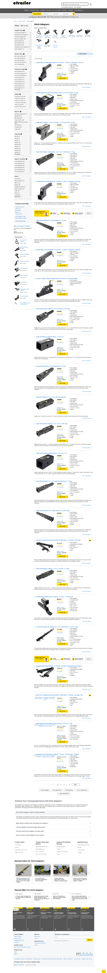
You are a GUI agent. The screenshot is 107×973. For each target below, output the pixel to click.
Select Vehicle (37, 13)
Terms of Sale (77, 959)
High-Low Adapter (63, 36)
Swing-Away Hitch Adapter (39, 46)
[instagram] (87, 954)
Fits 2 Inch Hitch (57, 790)
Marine (64, 10)
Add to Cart (62, 78)
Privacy (56, 940)
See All (89, 213)
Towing (26, 10)
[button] (89, 873)
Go (73, 13)
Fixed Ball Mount (40, 849)
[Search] (64, 4)
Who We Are (37, 936)
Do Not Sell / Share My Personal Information (51, 959)
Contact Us (18, 208)
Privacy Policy (18, 214)
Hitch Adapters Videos (21, 218)
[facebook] (81, 954)
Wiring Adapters (61, 846)
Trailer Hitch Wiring (62, 851)
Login (15, 951)
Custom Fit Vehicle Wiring (64, 843)
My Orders (77, 7)
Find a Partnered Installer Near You (22, 947)
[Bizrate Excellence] (19, 964)
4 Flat (58, 854)
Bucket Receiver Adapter (47, 36)
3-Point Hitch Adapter (39, 36)
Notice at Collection (68, 959)
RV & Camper (57, 10)
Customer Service (67, 7)
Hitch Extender (80, 35)
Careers (36, 938)
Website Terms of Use (87, 959)
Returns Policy (17, 938)
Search (36, 945)
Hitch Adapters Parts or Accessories (55, 46)
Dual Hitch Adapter (55, 36)
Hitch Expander (71, 35)
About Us (17, 212)
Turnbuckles (81, 850)
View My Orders (18, 936)
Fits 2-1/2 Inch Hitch (82, 790)
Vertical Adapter (47, 45)
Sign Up (16, 953)
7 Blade (59, 849)
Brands (70, 10)
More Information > (86, 87)
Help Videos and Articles (40, 943)
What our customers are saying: (22, 226)
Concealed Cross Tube (21, 850)
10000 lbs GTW (19, 852)
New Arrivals (78, 10)
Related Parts (83, 842)
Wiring (79, 847)
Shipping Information (19, 940)
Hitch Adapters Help (20, 216)
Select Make (55, 14)
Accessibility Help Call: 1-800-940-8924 (23, 959)
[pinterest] (84, 954)
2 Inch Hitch (18, 845)
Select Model (65, 14)
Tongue (80, 852)
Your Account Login (20, 221)
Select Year (46, 14)
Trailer (42, 10)
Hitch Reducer (88, 35)
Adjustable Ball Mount (42, 846)
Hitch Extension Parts (83, 845)
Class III (17, 847)
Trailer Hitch (19, 842)
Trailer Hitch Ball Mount (42, 843)
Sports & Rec (34, 10)
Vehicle (49, 10)
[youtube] (91, 954)
